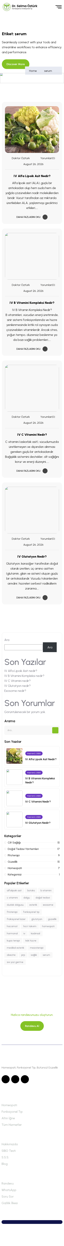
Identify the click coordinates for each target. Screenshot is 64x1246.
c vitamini (12, 897)
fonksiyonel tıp (31, 911)
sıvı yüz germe (15, 962)
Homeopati (9, 1105)
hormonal (12, 933)
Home (33, 71)
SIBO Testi (9, 1151)
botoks (31, 890)
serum (48, 71)
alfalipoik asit (14, 890)
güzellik (52, 919)
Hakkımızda (10, 1144)
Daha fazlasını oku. (28, 217)
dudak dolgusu (15, 904)
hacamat (12, 926)
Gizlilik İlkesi (10, 1203)
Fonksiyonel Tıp (12, 1111)
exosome (48, 904)
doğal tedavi (43, 897)
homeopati (48, 926)
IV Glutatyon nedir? (32, 556)
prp (23, 954)
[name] (20, 7)
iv (24, 933)
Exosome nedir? (15, 691)
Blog (5, 1164)
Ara (6, 640)
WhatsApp (9, 1190)
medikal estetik (15, 947)
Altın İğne (8, 1118)
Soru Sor (8, 1196)
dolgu (26, 897)
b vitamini (46, 890)
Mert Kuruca (33, 1239)
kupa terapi (13, 940)
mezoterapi (36, 947)
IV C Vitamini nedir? (32, 434)
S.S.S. (5, 1157)
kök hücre (30, 940)
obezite (11, 954)
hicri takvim (29, 926)
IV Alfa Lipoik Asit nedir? (32, 176)
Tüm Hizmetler (12, 1125)
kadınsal (35, 933)
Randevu (8, 1183)
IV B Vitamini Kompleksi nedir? (32, 303)
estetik (33, 904)
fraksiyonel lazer (16, 919)
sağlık (34, 954)
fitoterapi (12, 911)
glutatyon (36, 919)
